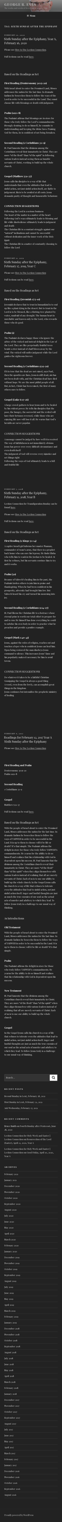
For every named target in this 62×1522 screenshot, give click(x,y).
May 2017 (8, 1441)
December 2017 (11, 1399)
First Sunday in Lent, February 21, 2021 (23, 1102)
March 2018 (9, 1382)
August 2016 (10, 1494)
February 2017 (11, 1459)
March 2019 (9, 1310)
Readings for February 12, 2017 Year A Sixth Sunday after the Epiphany (28, 739)
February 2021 (11, 1174)
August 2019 (10, 1281)
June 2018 (9, 1364)
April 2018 (9, 1376)
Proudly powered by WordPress (18, 1515)
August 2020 (10, 1209)
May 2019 (8, 1298)
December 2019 (11, 1257)
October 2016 (10, 1482)
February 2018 (11, 1387)
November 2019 (11, 1263)
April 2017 (9, 1447)
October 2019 (10, 1269)
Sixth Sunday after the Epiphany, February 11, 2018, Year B (25, 495)
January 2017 (10, 1465)
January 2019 (10, 1322)
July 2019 (8, 1287)
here (31, 56)
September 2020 (12, 1203)
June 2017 (9, 1435)
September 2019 (12, 1275)
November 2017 (11, 1405)
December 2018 (11, 1328)
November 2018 (11, 1334)
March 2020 (10, 1239)
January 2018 (10, 1393)
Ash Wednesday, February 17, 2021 (21, 1108)
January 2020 (10, 1251)
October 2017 (10, 1411)
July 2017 (8, 1429)
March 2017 (9, 1453)
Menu (32, 15)
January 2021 (10, 1180)
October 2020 (11, 1198)
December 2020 (12, 1186)
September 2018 (12, 1346)
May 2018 (8, 1370)
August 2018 (10, 1352)
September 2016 (12, 1488)
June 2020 (9, 1221)
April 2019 (9, 1304)
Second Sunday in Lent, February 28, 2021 (24, 1096)
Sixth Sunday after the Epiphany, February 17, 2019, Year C (25, 264)
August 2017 (10, 1423)
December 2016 (11, 1471)
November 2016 (11, 1477)
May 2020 (9, 1227)
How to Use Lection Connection (30, 49)
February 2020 (11, 1245)
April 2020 (9, 1233)
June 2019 (9, 1292)
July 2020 (8, 1215)
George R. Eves (20, 4)
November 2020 (12, 1192)
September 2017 (12, 1417)
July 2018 (8, 1358)
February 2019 (11, 1316)
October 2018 (10, 1340)
